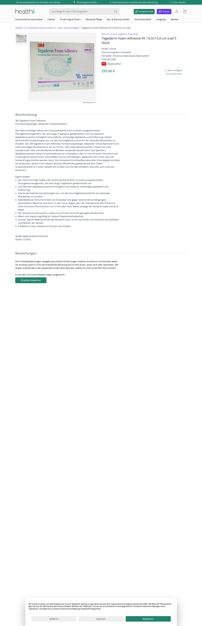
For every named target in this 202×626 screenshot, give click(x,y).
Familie (51, 19)
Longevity (161, 19)
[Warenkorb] (184, 11)
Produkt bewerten (31, 280)
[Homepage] (24, 11)
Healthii (19, 27)
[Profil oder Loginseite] (177, 11)
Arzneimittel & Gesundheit (29, 19)
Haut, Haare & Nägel (67, 27)
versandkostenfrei (174, 73)
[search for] (115, 11)
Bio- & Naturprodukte (118, 19)
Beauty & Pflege (94, 19)
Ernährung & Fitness (70, 19)
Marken (175, 19)
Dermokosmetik (142, 19)
